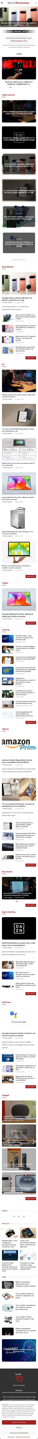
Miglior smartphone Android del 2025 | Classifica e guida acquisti (25, 1284)
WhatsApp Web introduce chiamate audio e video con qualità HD (25, 964)
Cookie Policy (11, 1437)
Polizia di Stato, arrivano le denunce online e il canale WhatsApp (26, 1057)
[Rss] (24, 1217)
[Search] (36, 3)
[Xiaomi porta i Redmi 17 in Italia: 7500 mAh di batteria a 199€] (8, 318)
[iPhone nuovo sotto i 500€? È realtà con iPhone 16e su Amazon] (8, 858)
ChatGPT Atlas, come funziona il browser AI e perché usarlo (24, 637)
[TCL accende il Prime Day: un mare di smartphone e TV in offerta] (19, 789)
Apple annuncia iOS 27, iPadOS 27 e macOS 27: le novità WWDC (25, 1078)
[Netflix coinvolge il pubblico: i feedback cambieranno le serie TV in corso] (19, 68)
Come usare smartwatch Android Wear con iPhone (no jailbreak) (27, 1244)
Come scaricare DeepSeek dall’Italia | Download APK (26, 658)
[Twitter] (19, 1217)
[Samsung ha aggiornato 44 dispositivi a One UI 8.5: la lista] (8, 1068)
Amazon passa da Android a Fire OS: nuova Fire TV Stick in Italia (17, 1165)
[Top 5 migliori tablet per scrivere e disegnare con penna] (8, 1296)
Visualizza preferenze (19, 1433)
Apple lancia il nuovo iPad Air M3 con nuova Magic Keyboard (18, 615)
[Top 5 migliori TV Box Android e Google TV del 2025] (8, 1320)
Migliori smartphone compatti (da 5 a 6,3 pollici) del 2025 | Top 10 (26, 1331)
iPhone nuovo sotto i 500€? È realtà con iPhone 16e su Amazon (26, 856)
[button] (2, 16)
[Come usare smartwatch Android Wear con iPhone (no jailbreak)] (28, 1233)
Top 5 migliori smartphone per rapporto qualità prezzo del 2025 (25, 1307)
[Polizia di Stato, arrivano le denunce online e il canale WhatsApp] (8, 1058)
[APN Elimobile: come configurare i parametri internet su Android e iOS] (10, 1233)
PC (3, 364)
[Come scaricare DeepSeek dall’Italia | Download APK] (8, 660)
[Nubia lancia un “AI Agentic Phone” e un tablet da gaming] (8, 339)
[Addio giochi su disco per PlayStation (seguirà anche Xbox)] (8, 986)
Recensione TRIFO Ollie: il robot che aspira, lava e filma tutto (16, 894)
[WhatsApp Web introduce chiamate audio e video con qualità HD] (8, 965)
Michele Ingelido (7, 302)
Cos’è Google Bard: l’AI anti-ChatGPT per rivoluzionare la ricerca (24, 714)
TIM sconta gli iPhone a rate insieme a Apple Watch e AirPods (24, 824)
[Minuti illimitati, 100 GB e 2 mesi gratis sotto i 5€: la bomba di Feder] (8, 847)
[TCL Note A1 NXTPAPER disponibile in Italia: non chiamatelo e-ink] (19, 415)
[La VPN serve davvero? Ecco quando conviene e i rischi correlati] (8, 694)
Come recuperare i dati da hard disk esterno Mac (25, 702)
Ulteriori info (27, 47)
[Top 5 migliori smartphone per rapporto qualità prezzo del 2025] (8, 1308)
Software (6, 1002)
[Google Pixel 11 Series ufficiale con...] (19, 16)
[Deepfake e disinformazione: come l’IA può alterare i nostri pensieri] (8, 681)
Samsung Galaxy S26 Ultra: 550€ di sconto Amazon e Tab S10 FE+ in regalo (26, 835)
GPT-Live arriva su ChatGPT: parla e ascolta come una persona (25, 974)
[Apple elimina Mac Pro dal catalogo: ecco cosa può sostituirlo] (19, 517)
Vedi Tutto (31, 358)
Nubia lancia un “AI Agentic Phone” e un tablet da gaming (26, 338)
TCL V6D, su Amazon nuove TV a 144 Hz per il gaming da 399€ (18, 1141)
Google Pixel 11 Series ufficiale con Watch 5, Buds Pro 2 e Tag (19, 165)
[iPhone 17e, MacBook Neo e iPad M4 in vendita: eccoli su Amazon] (19, 552)
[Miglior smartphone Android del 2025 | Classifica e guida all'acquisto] (8, 1285)
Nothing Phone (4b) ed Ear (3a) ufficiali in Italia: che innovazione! (25, 349)
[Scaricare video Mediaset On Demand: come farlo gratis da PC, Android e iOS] (10, 1255)
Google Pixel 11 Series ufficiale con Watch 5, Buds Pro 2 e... (19, 24)
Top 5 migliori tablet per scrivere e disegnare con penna (25, 1296)
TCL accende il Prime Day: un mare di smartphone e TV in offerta (18, 805)
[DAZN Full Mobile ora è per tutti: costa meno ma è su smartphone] (19, 928)
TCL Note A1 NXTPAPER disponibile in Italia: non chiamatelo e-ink (19, 192)
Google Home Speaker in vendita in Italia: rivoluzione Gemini (17, 1117)
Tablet (5, 583)
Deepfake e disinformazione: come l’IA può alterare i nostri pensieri (25, 681)
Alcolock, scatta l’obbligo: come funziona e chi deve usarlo (25, 648)
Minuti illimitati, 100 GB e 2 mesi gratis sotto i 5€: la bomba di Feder (26, 846)
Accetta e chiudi (19, 1422)
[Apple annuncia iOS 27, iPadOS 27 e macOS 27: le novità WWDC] (8, 1079)
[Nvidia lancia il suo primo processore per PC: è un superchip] (19, 449)
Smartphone (8, 267)
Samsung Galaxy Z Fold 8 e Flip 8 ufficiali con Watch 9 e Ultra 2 (26, 327)
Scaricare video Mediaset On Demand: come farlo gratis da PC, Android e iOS (10, 1267)
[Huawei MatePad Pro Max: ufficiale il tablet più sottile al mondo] (19, 483)
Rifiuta (19, 1428)
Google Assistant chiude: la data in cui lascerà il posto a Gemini (19, 244)
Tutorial (5, 630)
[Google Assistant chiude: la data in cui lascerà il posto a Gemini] (19, 1018)
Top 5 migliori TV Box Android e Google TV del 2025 (25, 1319)
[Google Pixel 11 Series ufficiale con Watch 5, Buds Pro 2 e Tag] (19, 283)
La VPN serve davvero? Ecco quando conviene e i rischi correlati (25, 692)
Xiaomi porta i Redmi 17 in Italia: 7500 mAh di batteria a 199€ (19, 218)
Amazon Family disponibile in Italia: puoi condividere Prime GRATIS (17, 761)
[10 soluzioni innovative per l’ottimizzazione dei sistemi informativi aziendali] (8, 671)
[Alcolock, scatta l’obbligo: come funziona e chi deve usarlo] (8, 649)
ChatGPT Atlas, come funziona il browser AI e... (19, 1350)
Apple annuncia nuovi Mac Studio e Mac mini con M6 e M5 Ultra (19, 113)
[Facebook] (14, 1217)
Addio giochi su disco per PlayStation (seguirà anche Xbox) (26, 985)
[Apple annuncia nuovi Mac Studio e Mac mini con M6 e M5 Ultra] (19, 381)
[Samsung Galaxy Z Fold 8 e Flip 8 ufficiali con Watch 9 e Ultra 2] (8, 329)
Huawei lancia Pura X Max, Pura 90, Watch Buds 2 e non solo (16, 1189)
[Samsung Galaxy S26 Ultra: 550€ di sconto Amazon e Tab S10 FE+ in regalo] (8, 836)
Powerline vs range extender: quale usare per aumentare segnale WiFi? (28, 1266)
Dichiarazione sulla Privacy (23, 1437)
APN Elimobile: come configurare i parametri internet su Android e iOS (9, 1244)
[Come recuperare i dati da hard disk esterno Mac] (8, 704)
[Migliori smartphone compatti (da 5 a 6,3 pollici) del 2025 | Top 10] (8, 1331)
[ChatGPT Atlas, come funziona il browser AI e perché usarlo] (8, 639)
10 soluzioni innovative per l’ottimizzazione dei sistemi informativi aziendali (26, 669)
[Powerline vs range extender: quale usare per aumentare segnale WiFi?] (28, 1255)
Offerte (5, 729)
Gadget (5, 1095)
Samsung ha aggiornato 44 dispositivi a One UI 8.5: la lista (26, 1067)
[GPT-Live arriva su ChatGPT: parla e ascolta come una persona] (8, 975)
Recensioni (7, 872)
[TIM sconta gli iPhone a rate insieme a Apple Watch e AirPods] (8, 826)
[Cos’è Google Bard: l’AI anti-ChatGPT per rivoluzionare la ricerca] (8, 715)
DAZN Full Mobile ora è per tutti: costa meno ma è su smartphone (19, 139)
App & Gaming (8, 912)
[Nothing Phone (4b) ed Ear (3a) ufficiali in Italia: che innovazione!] (8, 350)
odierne (19, 41)
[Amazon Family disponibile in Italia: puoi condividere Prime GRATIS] (19, 745)
